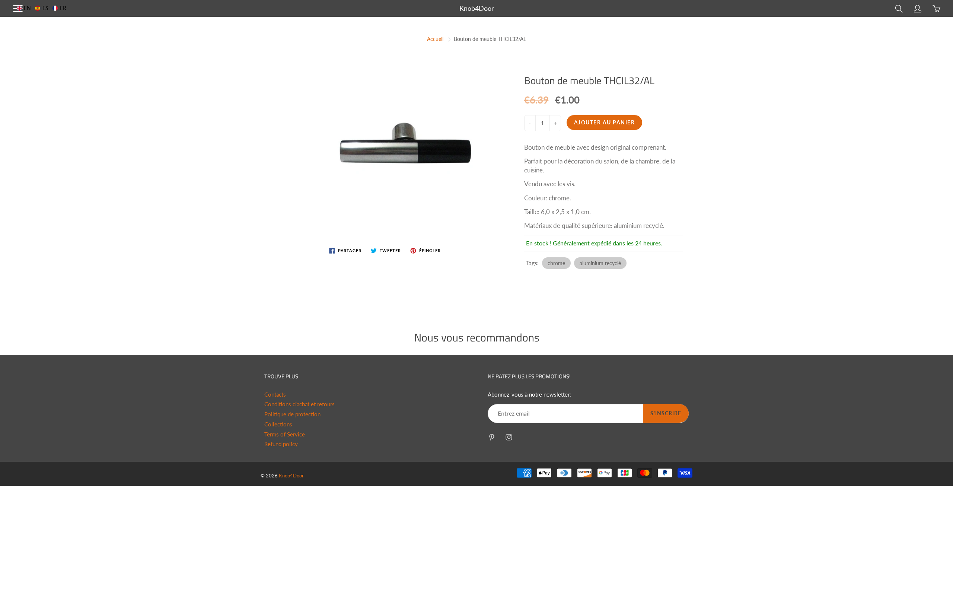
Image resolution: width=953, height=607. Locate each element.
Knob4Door (476, 8)
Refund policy (281, 444)
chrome (556, 263)
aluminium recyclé (600, 263)
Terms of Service (284, 434)
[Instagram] (508, 437)
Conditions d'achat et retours (299, 404)
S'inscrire (665, 413)
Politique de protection (292, 414)
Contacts (275, 394)
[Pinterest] (491, 437)
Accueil (435, 39)
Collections (278, 424)
